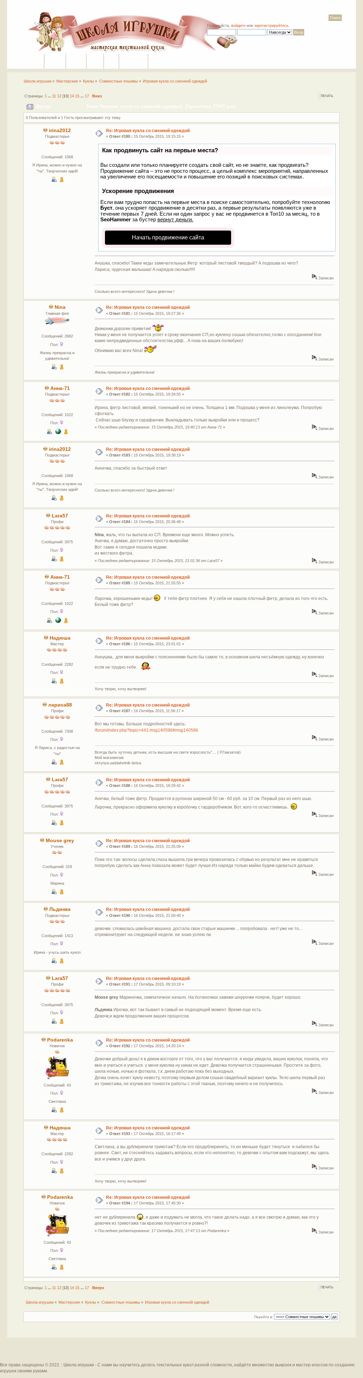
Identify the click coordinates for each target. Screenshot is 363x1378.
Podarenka (60, 1040)
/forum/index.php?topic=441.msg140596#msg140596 (146, 730)
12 (59, 96)
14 (72, 96)
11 (54, 96)
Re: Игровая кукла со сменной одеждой (148, 130)
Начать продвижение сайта (168, 237)
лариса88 (60, 705)
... (50, 96)
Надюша (60, 638)
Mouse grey (60, 840)
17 (87, 96)
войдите (238, 25)
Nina (60, 307)
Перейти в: (263, 1317)
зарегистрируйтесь (271, 25)
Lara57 (60, 515)
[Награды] (61, 180)
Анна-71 (60, 388)
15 (77, 96)
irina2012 (60, 130)
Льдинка (60, 909)
